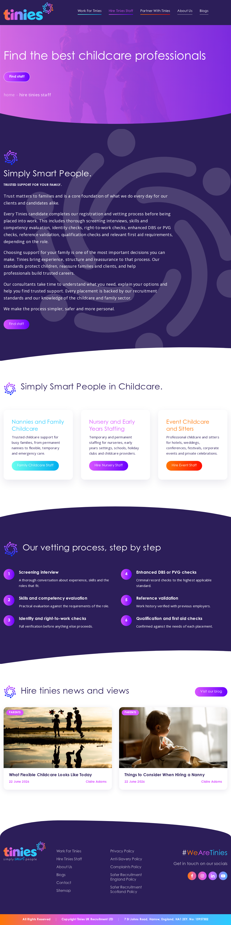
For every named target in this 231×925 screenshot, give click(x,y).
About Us (64, 867)
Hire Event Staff (184, 465)
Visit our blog (211, 691)
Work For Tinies (68, 851)
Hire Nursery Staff (109, 465)
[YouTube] (223, 876)
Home (9, 94)
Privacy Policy (122, 851)
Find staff (16, 324)
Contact (63, 883)
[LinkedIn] (212, 876)
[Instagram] (202, 876)
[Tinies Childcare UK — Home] (28, 11)
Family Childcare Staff (35, 465)
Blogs (60, 875)
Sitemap (63, 891)
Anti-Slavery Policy (126, 859)
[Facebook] (192, 876)
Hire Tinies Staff (69, 859)
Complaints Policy (125, 867)
